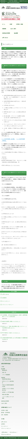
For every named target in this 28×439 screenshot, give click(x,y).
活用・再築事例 (4, 414)
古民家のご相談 (19, 24)
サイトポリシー (6, 301)
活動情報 (4, 28)
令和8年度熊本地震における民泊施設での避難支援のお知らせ (14, 338)
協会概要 (16, 33)
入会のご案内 (13, 28)
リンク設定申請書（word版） (8, 139)
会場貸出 (4, 297)
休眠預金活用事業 (6, 33)
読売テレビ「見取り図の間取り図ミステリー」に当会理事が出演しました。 (14, 327)
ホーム (3, 24)
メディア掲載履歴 (6, 374)
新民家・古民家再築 (5, 412)
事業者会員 (4, 370)
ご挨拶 (10, 24)
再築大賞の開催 (5, 394)
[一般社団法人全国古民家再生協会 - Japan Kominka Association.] (14, 7)
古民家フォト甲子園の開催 (8, 392)
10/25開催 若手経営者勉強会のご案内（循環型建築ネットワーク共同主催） (14, 315)
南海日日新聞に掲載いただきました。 (11, 321)
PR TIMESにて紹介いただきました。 (11, 333)
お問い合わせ (5, 37)
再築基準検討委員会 (6, 379)
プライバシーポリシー (7, 304)
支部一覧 (4, 372)
